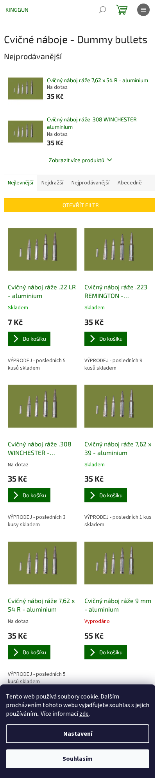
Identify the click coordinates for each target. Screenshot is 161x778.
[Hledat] (102, 10)
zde (84, 713)
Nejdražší (52, 183)
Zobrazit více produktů (76, 160)
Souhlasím (78, 759)
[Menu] (143, 10)
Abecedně (130, 183)
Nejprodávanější (90, 183)
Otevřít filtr (81, 205)
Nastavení (77, 733)
